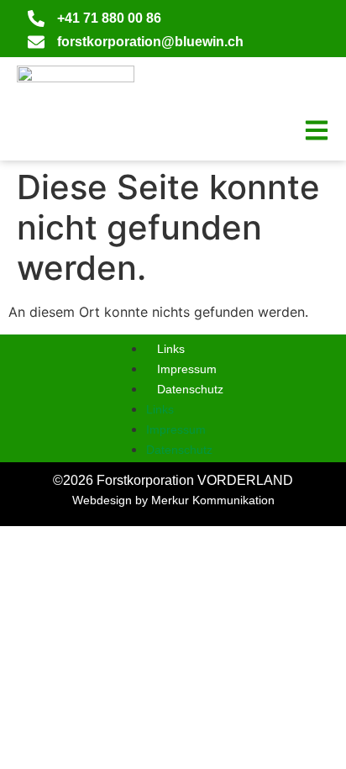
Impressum (187, 369)
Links (171, 349)
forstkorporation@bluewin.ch (150, 41)
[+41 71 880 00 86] (36, 18)
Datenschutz (190, 389)
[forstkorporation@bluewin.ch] (36, 42)
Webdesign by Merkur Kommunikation (173, 500)
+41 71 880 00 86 (109, 18)
